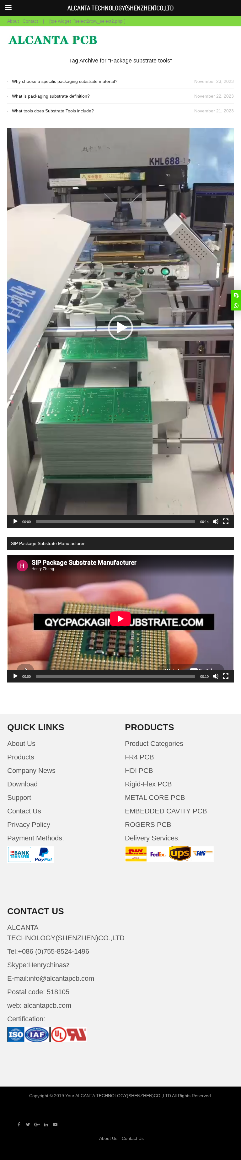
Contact (30, 21)
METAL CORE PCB (155, 797)
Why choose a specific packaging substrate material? (64, 81)
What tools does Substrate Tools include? (53, 110)
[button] (120, 327)
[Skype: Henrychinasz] (236, 295)
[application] (120, 328)
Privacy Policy (28, 824)
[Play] (15, 521)
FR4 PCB (139, 757)
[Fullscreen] (225, 521)
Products (20, 757)
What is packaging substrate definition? (51, 96)
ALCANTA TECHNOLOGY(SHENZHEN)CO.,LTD (123, 1095)
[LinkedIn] (46, 1124)
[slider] (115, 521)
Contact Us (24, 811)
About (13, 21)
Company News (31, 770)
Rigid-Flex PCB (148, 784)
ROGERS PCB (148, 824)
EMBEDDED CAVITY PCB (166, 811)
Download (22, 784)
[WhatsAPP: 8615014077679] (236, 305)
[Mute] (215, 521)
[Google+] (37, 1124)
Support (19, 797)
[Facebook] (19, 1124)
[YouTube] (55, 1124)
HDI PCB (139, 770)
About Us (21, 743)
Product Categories (154, 743)
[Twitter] (28, 1124)
